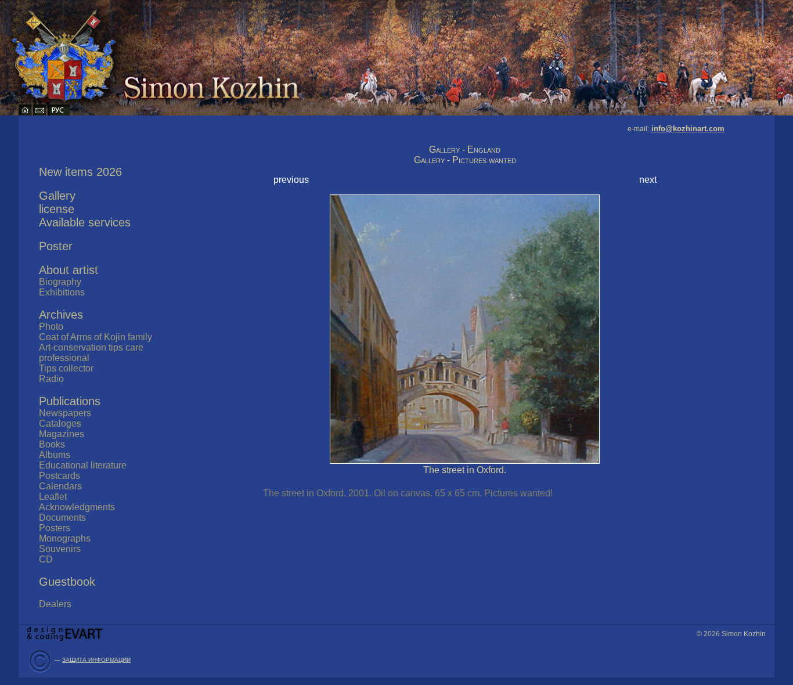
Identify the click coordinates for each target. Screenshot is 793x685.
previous (291, 180)
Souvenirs (60, 549)
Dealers (55, 604)
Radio (51, 379)
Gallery (57, 195)
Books (52, 444)
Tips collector (66, 368)
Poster (56, 246)
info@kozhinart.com (687, 128)
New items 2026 (80, 171)
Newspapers (65, 413)
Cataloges (60, 423)
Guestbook (67, 581)
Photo (51, 326)
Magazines (61, 434)
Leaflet (53, 497)
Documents (62, 517)
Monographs (65, 538)
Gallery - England (464, 149)
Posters (54, 528)
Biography (60, 282)
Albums (54, 455)
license (56, 209)
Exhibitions (62, 292)
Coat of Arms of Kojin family (95, 337)
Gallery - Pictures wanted (465, 160)
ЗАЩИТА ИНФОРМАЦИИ (96, 660)
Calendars (60, 486)
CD (46, 559)
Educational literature (83, 465)
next (648, 180)
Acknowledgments (77, 507)
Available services (85, 222)
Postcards (59, 476)
